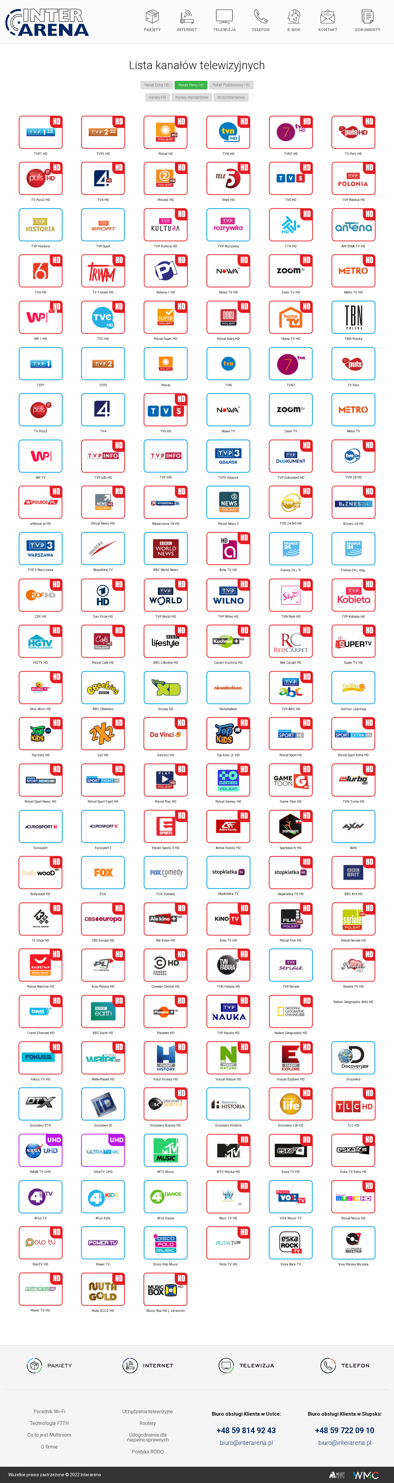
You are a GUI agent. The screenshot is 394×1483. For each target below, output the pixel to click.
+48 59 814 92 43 (246, 1430)
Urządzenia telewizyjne (148, 1411)
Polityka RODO (148, 1452)
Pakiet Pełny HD (191, 85)
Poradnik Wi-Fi (49, 1411)
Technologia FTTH (49, 1423)
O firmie (49, 1447)
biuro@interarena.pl (246, 1442)
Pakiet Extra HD (156, 85)
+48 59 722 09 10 (344, 1430)
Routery (147, 1423)
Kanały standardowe (191, 97)
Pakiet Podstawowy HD (231, 85)
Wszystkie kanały (231, 97)
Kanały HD (157, 97)
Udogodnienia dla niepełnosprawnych (148, 1437)
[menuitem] (151, 23)
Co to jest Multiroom (49, 1435)
